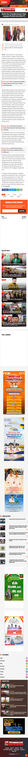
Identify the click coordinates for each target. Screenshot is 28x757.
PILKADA (1, 672)
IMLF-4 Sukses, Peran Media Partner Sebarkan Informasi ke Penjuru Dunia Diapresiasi (14, 83)
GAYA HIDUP (14, 194)
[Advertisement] (14, 235)
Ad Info (21, 748)
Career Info (14, 751)
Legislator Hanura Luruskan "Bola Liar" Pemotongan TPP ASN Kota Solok (14, 287)
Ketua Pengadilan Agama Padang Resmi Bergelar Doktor (14, 264)
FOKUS (8, 194)
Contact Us (17, 748)
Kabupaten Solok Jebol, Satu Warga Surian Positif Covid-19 (18, 540)
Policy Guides (16, 749)
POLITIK (1, 674)
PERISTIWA (11, 196)
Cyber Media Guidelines (8, 749)
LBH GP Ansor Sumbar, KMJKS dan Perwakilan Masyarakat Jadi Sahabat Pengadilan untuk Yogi (12, 275)
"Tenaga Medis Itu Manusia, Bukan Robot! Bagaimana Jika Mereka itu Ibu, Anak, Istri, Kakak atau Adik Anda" (17, 561)
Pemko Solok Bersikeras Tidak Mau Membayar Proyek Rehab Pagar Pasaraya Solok (17, 553)
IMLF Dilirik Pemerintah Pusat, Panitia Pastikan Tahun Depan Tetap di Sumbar (14, 127)
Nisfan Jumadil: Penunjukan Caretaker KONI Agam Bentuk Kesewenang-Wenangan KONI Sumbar (14, 324)
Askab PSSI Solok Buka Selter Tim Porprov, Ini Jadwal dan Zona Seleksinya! (13, 150)
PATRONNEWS (17, 754)
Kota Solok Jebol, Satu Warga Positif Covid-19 (17, 519)
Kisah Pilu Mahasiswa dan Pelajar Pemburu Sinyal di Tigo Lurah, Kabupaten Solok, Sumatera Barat (18, 533)
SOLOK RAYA (18, 196)
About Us (12, 748)
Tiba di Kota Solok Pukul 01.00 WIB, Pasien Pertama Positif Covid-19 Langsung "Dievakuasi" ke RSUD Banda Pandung (18, 527)
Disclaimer (22, 749)
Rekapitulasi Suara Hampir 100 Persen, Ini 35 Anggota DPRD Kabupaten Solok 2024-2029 (17, 547)
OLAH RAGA (4, 196)
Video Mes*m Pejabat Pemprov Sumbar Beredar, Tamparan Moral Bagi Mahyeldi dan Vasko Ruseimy (13, 312)
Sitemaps (7, 748)
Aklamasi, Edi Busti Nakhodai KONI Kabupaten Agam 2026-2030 (13, 300)
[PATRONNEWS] (14, 745)
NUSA (20, 194)
